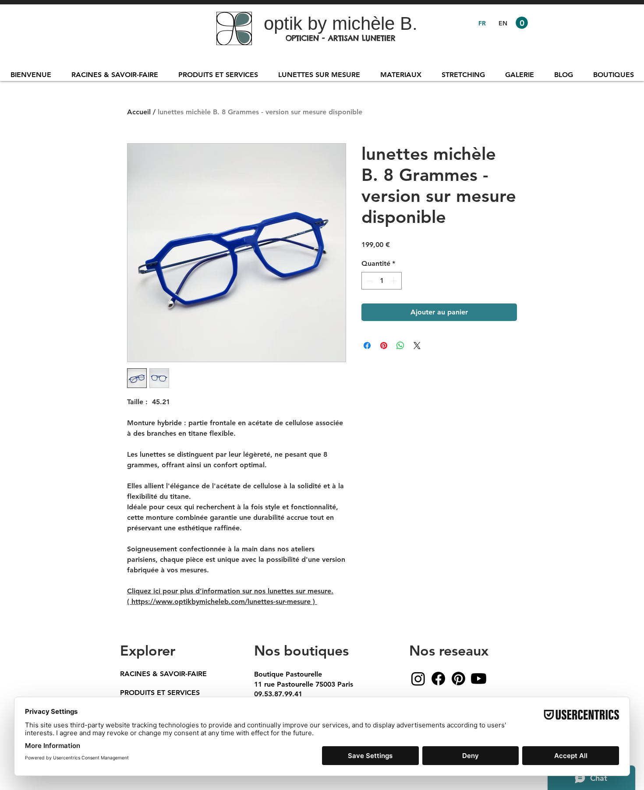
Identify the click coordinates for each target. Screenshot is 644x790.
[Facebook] (438, 679)
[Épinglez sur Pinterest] (384, 345)
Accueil (139, 112)
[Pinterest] (458, 679)
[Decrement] (369, 280)
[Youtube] (479, 679)
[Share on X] (417, 345)
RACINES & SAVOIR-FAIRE (163, 674)
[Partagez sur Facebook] (367, 345)
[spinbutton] (381, 280)
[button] (522, 23)
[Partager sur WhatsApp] (400, 345)
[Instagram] (418, 679)
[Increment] (394, 280)
